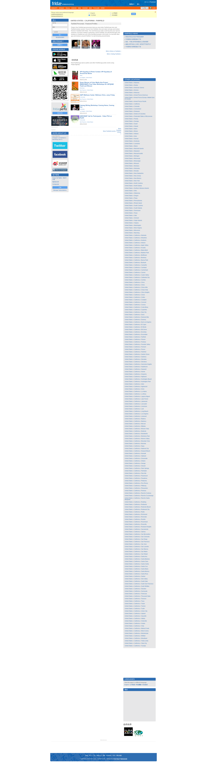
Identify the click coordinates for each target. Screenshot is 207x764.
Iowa (135, 136)
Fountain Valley (145, 344)
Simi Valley (144, 579)
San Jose (144, 544)
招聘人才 (99, 755)
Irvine (142, 389)
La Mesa (143, 394)
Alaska (136, 85)
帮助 (104, 755)
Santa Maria (144, 569)
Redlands (144, 504)
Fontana (143, 342)
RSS (114, 755)
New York (137, 181)
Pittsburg (143, 485)
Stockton (143, 588)
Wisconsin (137, 230)
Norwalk (143, 453)
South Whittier (145, 586)
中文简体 (138, 684)
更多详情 (60, 113)
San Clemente (145, 536)
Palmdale (144, 471)
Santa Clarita (145, 564)
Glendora (144, 361)
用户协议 (116, 759)
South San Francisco (147, 584)
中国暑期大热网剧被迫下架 (133, 39)
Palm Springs (145, 468)
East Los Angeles (146, 322)
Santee (143, 576)
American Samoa (139, 87)
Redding (143, 502)
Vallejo (143, 618)
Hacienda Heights (146, 364)
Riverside (144, 517)
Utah (135, 215)
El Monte (143, 327)
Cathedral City (145, 277)
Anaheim (143, 240)
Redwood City (145, 509)
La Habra (144, 391)
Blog (86, 755)
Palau (135, 198)
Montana (136, 166)
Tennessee (137, 210)
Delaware (137, 111)
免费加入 (60, 45)
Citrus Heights (145, 292)
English (126, 684)
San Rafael (144, 554)
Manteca (143, 421)
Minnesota (137, 158)
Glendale (144, 359)
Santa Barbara (145, 559)
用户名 (54, 23)
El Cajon (143, 324)
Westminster (144, 633)
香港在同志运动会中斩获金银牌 (134, 37)
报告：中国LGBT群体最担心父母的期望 (136, 41)
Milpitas (143, 426)
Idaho (135, 128)
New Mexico (137, 178)
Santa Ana (144, 556)
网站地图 (119, 755)
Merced (143, 423)
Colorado (137, 106)
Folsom (143, 339)
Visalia (143, 623)
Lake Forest (144, 399)
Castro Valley (145, 275)
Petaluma (144, 480)
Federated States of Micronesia (143, 116)
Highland (144, 376)
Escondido (144, 334)
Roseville (144, 524)
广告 (94, 755)
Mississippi (137, 161)
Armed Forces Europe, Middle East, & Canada (140, 98)
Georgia (136, 121)
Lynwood (144, 416)
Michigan (136, 156)
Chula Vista (144, 290)
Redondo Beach (146, 507)
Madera (143, 419)
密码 (53, 27)
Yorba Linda (144, 641)
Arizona (136, 90)
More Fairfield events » (109, 131)
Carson (143, 272)
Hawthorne (144, 366)
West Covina (145, 631)
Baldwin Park (145, 252)
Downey (143, 319)
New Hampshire (138, 173)
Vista (142, 626)
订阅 (60, 187)
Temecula (144, 593)
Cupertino (144, 309)
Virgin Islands (138, 220)
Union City (144, 611)
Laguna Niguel (145, 396)
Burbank (143, 262)
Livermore (144, 406)
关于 (90, 755)
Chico (143, 282)
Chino (143, 285)
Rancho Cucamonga (147, 495)
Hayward (143, 369)
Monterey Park (145, 436)
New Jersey (137, 176)
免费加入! (131, 4)
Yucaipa (143, 646)
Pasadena (144, 478)
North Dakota (138, 185)
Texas (135, 213)
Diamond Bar (145, 317)
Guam (136, 123)
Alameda (143, 235)
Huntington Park (146, 381)
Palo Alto (143, 473)
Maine (136, 146)
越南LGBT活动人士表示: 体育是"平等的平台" (138, 44)
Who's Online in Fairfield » (113, 51)
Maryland (137, 151)
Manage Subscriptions (60, 190)
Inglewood (144, 386)
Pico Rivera (144, 483)
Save (133, 14)
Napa (142, 446)
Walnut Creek (145, 628)
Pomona (143, 490)
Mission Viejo (145, 428)
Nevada (136, 171)
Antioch (143, 242)
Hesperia (144, 374)
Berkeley (143, 257)
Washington (137, 225)
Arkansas (136, 92)
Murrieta (143, 443)
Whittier (143, 636)
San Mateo (144, 551)
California (90, 21)
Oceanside (144, 458)
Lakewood (144, 401)
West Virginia (138, 228)
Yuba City (144, 643)
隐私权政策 (124, 759)
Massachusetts (138, 153)
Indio (142, 384)
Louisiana (137, 143)
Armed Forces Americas (141, 95)
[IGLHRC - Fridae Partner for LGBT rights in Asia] (138, 736)
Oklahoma (137, 193)
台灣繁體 (132, 684)
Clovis (143, 295)
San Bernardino (145, 534)
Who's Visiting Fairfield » (114, 54)
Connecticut (137, 109)
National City (145, 448)
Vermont (136, 218)
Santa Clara (144, 561)
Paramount (144, 476)
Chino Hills (144, 287)
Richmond (144, 514)
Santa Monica (145, 571)
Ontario (143, 461)
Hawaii (136, 126)
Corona (143, 304)
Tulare (143, 603)
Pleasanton (144, 488)
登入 (138, 4)
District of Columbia (139, 114)
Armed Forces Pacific (140, 101)
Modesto (143, 431)
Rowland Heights (146, 527)
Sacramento (144, 529)
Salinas (143, 531)
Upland (143, 613)
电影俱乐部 (55, 182)
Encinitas (144, 332)
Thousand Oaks (145, 596)
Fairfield (100, 21)
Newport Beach (145, 451)
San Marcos (144, 549)
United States (77, 21)
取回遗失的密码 (60, 37)
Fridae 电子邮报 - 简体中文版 (59, 178)
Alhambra (144, 238)
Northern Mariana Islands (141, 188)
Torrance (143, 598)
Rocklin (143, 519)
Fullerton (143, 352)
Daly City (143, 312)
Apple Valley (144, 245)
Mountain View (145, 441)
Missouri (136, 163)
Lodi (142, 409)
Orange (143, 463)
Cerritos (143, 280)
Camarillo (144, 265)
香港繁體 (145, 684)
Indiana (136, 133)
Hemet (143, 371)
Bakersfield (144, 250)
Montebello (144, 433)
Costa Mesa (144, 307)
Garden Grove (145, 354)
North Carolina (138, 183)
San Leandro (145, 546)
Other (81, 75)
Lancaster (144, 404)
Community (82, 97)
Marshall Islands (139, 148)
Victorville (144, 621)
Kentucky (136, 141)
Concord (143, 302)
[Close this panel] (155, 12)
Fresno (143, 349)
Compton (144, 300)
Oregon (136, 195)
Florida (136, 119)
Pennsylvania (138, 200)
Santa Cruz (144, 566)
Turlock (143, 606)
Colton (143, 297)
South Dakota (138, 208)
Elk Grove (144, 329)
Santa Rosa (144, 574)
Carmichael (144, 270)
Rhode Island (138, 203)
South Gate (144, 581)
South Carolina (138, 205)
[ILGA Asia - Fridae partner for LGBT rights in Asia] (128, 736)
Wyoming (137, 233)
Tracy (142, 601)
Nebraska (137, 168)
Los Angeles (82, 77)
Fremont (143, 347)
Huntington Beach (146, 379)
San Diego (144, 539)
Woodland (144, 638)
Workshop (82, 88)
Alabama (136, 82)
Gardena (143, 357)
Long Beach (144, 411)
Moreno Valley (145, 438)
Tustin (143, 608)
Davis (142, 314)
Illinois (136, 131)
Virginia (136, 223)
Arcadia (143, 247)
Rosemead (144, 522)
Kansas (136, 138)
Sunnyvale (144, 591)
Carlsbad (144, 267)
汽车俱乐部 (55, 184)
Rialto (143, 512)
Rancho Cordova (146, 493)
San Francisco (83, 90)
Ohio (135, 190)
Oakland (143, 456)
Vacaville (143, 616)
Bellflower (144, 255)
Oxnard (143, 466)
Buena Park (144, 260)
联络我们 (109, 755)
